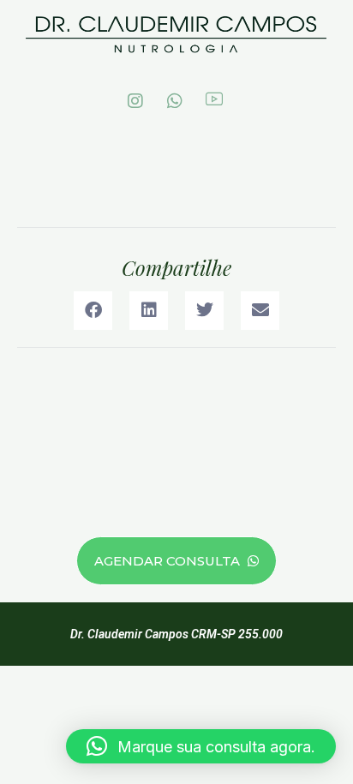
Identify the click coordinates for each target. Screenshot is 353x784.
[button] (201, 746)
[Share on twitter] (204, 310)
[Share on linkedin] (148, 310)
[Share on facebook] (93, 310)
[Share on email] (260, 310)
